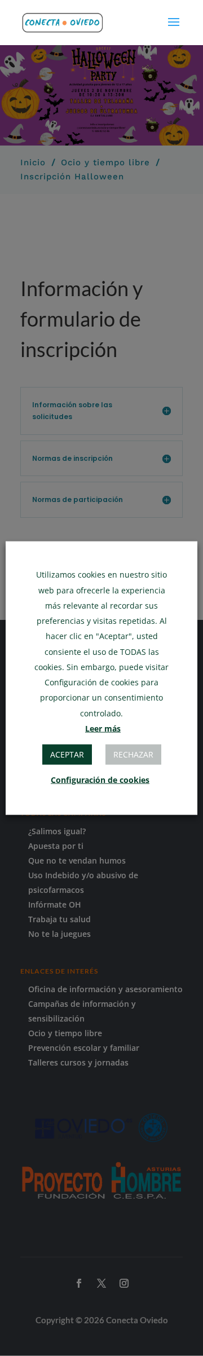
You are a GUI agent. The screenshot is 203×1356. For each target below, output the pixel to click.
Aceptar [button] (67, 754)
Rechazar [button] (133, 754)
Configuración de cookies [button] (100, 779)
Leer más (103, 728)
